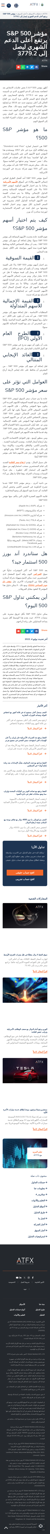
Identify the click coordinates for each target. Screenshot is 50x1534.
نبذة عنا (42, 1304)
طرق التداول (40, 1309)
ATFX (45, 14)
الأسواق (22, 1304)
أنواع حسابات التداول (17, 1309)
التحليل (42, 1315)
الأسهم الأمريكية (10, 181)
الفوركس (37, 574)
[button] (36, 67)
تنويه (25, 1289)
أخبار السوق (22, 14)
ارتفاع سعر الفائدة (17, 462)
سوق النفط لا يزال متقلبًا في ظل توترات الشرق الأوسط (25, 954)
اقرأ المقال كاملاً (35, 728)
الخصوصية (12, 1282)
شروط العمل (25, 1282)
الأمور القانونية (39, 1282)
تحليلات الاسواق (35, 14)
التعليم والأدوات (19, 1315)
